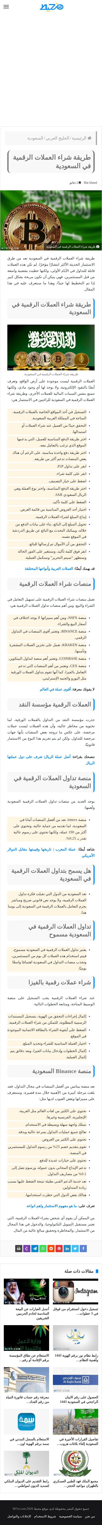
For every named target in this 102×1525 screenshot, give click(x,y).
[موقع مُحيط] (51, 7)
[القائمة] (6, 6)
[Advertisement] (51, 70)
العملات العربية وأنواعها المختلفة (49, 569)
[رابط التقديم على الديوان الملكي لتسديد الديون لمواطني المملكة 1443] (26, 1464)
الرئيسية (80, 138)
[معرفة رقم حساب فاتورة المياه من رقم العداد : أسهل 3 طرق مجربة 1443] (26, 1380)
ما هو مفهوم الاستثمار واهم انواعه (52, 1206)
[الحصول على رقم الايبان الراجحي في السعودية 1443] (75, 1380)
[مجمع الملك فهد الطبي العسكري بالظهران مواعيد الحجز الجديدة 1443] (75, 1464)
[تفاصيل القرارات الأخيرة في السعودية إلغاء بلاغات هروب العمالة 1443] (75, 1422)
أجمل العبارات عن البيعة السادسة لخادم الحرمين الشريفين (32, 1313)
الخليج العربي (57, 138)
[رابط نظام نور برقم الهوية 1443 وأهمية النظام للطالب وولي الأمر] (75, 1338)
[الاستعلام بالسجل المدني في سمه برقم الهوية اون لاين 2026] (26, 1422)
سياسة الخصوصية (70, 1516)
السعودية (35, 138)
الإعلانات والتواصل (19, 1516)
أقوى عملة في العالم (55, 689)
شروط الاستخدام (45, 1516)
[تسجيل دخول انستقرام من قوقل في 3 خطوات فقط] (75, 1291)
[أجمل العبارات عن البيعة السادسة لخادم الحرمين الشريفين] (26, 1291)
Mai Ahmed (90, 182)
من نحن (90, 1516)
